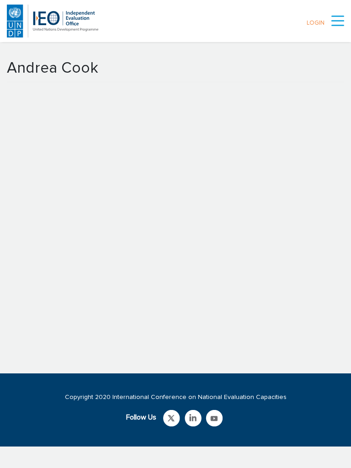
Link (171, 418)
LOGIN (315, 23)
